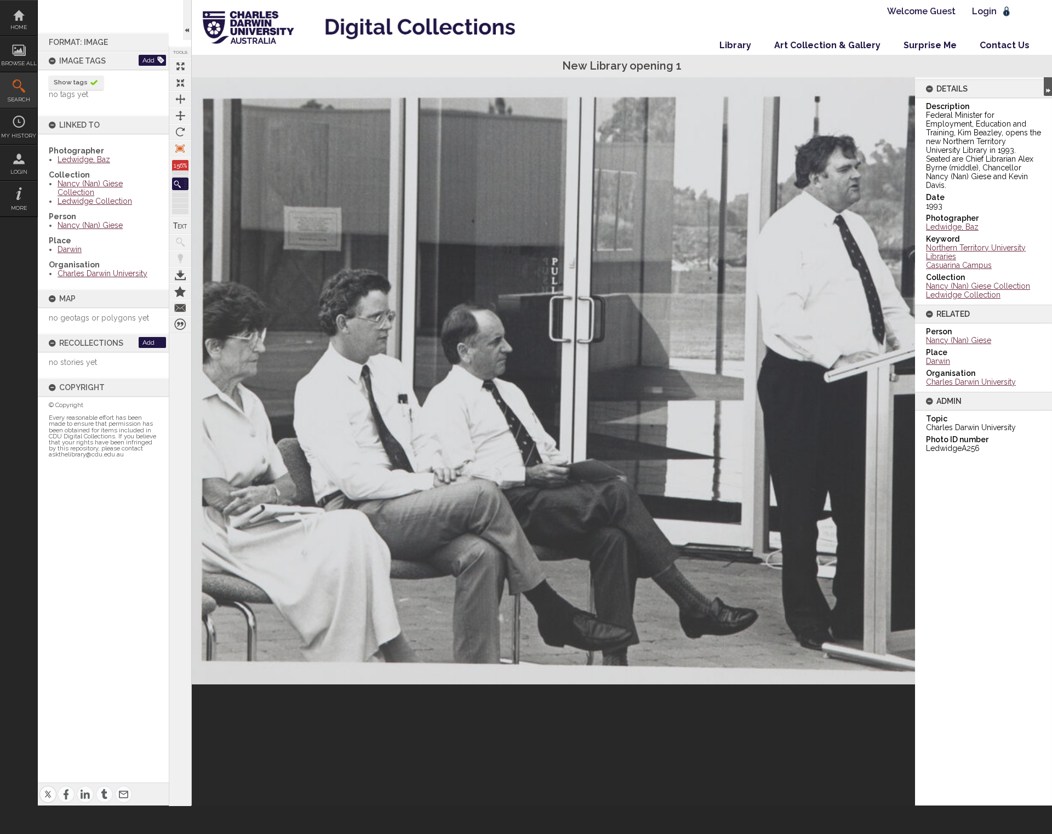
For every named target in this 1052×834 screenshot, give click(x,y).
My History (18, 136)
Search (19, 99)
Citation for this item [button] (180, 324)
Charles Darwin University (102, 273)
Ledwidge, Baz (84, 159)
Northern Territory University (976, 247)
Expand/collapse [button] (1048, 86)
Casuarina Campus (959, 265)
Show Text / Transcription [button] (180, 226)
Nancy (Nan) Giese (90, 225)
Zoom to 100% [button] (180, 148)
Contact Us (1005, 45)
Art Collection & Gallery (827, 45)
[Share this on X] (47, 788)
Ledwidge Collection (95, 201)
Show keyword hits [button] (180, 242)
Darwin (70, 249)
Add (148, 60)
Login (18, 172)
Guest (943, 11)
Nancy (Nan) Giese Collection (90, 188)
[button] (180, 184)
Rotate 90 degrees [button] (180, 132)
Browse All (19, 63)
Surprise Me (930, 45)
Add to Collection (180, 291)
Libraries (941, 256)
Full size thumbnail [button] (180, 66)
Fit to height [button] (180, 115)
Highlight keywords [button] (180, 258)
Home (18, 27)
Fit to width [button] (180, 99)
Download (180, 275)
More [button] (19, 208)
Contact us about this (180, 308)
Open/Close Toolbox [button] (187, 20)
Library (735, 45)
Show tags (71, 82)
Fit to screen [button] (180, 83)
